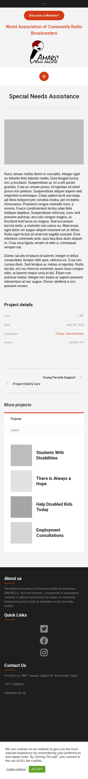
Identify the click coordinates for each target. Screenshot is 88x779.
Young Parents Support (59, 377)
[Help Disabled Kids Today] (21, 507)
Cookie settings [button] (16, 769)
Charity (60, 333)
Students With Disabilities (50, 455)
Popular (16, 418)
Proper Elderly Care (26, 384)
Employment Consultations (50, 532)
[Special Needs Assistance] (44, 141)
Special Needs (75, 333)
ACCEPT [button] (37, 769)
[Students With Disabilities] (21, 455)
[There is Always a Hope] (21, 481)
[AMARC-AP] (44, 51)
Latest (15, 430)
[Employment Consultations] (21, 533)
